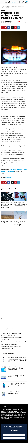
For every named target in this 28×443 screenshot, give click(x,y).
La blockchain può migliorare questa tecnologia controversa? (6, 205)
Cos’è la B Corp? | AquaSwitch (6, 222)
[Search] (19, 2)
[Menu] (2, 2)
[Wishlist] (23, 2)
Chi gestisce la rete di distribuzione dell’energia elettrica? (20, 223)
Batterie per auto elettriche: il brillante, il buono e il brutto (20, 204)
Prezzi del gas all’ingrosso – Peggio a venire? (13, 342)
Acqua (7, 6)
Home (2, 6)
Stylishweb (8, 21)
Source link (8, 178)
